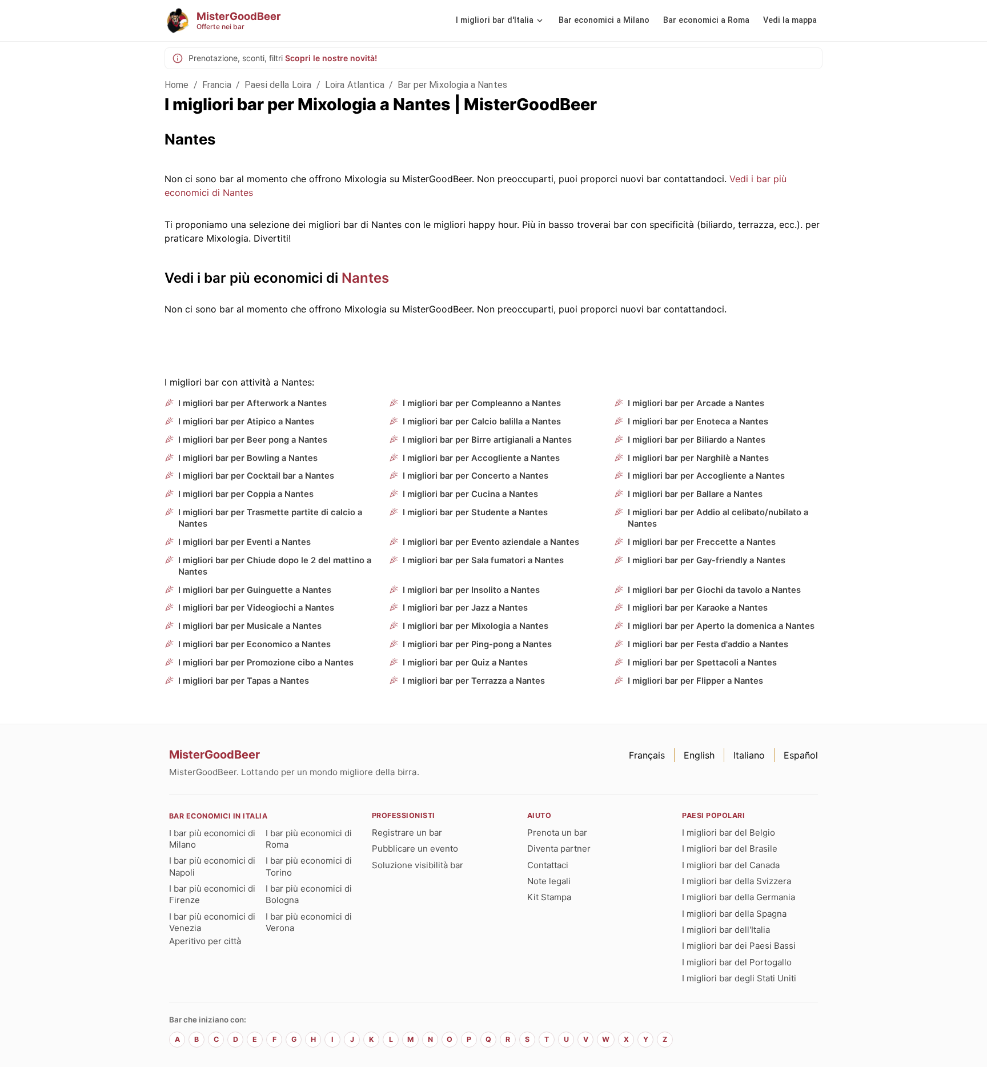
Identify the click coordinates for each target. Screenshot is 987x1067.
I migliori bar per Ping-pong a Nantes (477, 644)
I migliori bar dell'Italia (726, 929)
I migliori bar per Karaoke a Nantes (698, 608)
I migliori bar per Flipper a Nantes (695, 681)
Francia (216, 84)
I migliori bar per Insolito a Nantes (471, 590)
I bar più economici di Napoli (212, 866)
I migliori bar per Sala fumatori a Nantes (483, 560)
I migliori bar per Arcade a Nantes (696, 403)
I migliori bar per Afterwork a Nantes (252, 403)
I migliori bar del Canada (731, 865)
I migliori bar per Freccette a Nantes (702, 542)
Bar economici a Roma (706, 20)
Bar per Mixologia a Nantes (452, 84)
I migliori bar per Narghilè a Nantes (698, 458)
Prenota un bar (557, 832)
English (699, 755)
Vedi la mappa (790, 20)
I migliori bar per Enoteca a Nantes (698, 421)
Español (801, 755)
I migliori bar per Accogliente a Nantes (481, 458)
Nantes (365, 278)
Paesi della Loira (278, 84)
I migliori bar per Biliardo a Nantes (696, 440)
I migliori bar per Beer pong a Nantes (252, 440)
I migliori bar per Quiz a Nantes (465, 662)
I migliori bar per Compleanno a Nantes (482, 403)
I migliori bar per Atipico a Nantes (246, 421)
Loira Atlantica (354, 84)
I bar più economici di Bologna (309, 894)
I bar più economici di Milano (212, 839)
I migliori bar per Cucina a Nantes (470, 494)
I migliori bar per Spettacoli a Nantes (702, 662)
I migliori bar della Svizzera (736, 881)
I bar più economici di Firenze (212, 894)
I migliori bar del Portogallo (737, 962)
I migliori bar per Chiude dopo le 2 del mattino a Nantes (274, 566)
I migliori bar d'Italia (494, 20)
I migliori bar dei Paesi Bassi (739, 945)
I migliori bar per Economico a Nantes (254, 644)
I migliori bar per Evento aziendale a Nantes (491, 542)
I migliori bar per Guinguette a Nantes (254, 590)
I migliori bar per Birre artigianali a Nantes (487, 440)
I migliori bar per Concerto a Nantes (475, 476)
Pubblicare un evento (415, 848)
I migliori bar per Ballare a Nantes (695, 494)
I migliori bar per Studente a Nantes (475, 512)
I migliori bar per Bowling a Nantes (248, 458)
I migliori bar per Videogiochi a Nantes (256, 608)
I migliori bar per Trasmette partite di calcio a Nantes (270, 518)
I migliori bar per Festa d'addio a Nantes (708, 644)
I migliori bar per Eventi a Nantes (244, 542)
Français (647, 755)
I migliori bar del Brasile (729, 848)
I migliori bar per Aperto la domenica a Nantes (721, 626)
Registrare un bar (407, 832)
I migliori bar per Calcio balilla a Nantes (482, 421)
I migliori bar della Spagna (734, 913)
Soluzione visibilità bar (417, 865)
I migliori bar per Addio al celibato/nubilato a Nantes (718, 518)
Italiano (749, 755)
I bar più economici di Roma (309, 839)
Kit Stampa (549, 897)
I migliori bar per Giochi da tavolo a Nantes (714, 590)
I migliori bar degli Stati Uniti (739, 978)
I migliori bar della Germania (738, 897)
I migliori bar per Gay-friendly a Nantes (706, 560)
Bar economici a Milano (604, 20)
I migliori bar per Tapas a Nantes (243, 681)
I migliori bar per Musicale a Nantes (250, 626)
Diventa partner (559, 848)
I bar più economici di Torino (309, 866)
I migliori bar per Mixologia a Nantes (475, 626)
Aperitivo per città (205, 941)
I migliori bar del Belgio (728, 832)
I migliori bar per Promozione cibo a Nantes (266, 662)
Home (176, 84)
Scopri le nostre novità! (331, 58)
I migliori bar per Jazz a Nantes (465, 608)
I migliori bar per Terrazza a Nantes (474, 681)
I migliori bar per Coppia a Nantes (246, 494)
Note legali (549, 881)
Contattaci (547, 865)
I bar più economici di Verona (309, 922)
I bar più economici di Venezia (212, 922)
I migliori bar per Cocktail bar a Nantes (256, 476)
